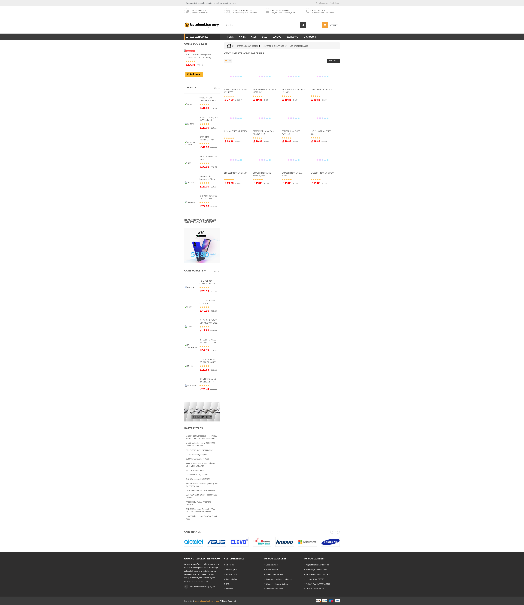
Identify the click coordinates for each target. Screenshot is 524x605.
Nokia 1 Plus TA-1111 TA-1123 (318, 584)
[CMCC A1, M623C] (236, 118)
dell (264, 36)
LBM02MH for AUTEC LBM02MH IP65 (200, 490)
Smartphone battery (274, 574)
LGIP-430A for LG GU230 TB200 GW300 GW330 (201, 496)
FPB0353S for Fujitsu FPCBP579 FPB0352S (198, 503)
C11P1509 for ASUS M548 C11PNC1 (208, 197)
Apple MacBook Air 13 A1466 (317, 565)
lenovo (277, 36)
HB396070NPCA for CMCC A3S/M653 (236, 90)
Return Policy (231, 579)
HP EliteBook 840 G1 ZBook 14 (318, 574)
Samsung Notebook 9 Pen (316, 569)
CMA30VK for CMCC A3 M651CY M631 (263, 132)
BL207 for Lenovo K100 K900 (197, 459)
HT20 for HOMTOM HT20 (208, 158)
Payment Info (231, 574)
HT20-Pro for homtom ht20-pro (207, 177)
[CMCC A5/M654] (294, 118)
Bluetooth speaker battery (277, 584)
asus (254, 36)
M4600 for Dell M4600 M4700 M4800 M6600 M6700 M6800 (200, 444)
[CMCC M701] (236, 160)
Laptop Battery (272, 565)
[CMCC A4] (323, 76)
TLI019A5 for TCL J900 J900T (196, 454)
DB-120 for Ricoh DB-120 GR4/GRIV (207, 360)
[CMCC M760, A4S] (265, 76)
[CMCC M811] (323, 160)
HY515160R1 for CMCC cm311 (321, 132)
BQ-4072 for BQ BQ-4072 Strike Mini (209, 118)
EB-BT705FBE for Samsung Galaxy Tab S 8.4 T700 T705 (200, 56)
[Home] (229, 46)
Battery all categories (247, 46)
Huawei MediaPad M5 (315, 588)
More (216, 88)
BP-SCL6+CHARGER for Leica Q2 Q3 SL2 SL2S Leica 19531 (208, 341)
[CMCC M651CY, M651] (265, 160)
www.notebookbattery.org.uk (207, 601)
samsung (292, 36)
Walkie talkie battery (274, 588)
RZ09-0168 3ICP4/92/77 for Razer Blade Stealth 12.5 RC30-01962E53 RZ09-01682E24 (209, 138)
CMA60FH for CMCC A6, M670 (292, 174)
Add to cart (196, 74)
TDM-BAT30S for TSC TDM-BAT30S (199, 450)
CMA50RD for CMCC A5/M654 (291, 132)
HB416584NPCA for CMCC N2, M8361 (293, 90)
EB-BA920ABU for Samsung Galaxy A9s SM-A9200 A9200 (202, 484)
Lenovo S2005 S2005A (315, 579)
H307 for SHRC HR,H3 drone (197, 474)
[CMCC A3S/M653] (236, 76)
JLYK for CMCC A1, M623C (235, 131)
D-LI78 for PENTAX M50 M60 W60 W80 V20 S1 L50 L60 (208, 321)
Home (230, 36)
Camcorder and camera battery (279, 579)
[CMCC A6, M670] (294, 160)
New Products (322, 3)
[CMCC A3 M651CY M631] (265, 118)
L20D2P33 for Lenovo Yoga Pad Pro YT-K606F (202, 517)
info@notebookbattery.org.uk (202, 586)
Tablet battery (272, 569)
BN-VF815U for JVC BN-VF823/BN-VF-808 (208, 380)
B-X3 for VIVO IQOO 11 (195, 470)
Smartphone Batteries (274, 46)
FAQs (228, 584)
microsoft (309, 36)
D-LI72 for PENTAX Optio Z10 (208, 301)
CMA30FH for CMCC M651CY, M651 (262, 174)
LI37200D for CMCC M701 (235, 173)
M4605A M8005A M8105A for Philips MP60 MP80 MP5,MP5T (200, 464)
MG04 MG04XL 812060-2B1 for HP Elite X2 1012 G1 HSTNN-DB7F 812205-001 (201, 437)
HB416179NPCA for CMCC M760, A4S (264, 90)
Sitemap (229, 588)
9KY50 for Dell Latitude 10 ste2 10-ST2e (208, 99)
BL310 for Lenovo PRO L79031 (198, 479)
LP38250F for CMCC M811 (322, 173)
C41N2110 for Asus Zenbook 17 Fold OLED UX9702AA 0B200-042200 (200, 510)
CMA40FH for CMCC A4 (321, 89)
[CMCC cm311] (323, 118)
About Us (230, 565)
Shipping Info (231, 569)
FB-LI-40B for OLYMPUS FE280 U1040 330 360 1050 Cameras (209, 282)
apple (242, 36)
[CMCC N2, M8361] (294, 76)
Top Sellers (334, 3)
